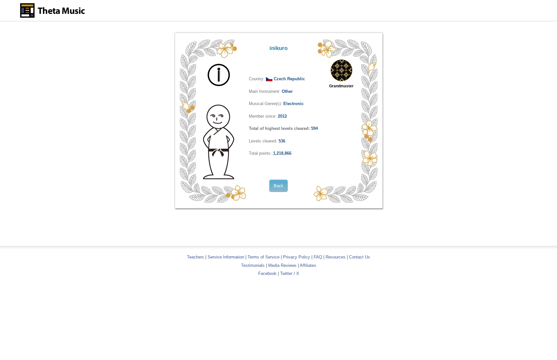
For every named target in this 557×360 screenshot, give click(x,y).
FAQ (318, 257)
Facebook (267, 273)
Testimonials (253, 265)
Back (278, 185)
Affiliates (308, 265)
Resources (336, 257)
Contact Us (359, 257)
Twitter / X (289, 273)
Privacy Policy (296, 257)
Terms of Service (263, 257)
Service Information (226, 257)
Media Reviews (282, 265)
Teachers (196, 257)
